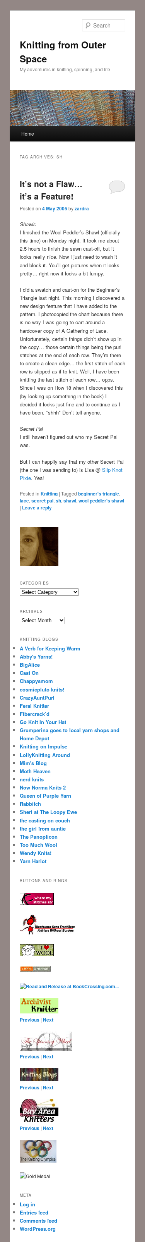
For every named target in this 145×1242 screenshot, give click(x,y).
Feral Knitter (34, 705)
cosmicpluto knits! (42, 689)
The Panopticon (39, 836)
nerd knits (32, 779)
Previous (29, 1019)
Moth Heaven (35, 771)
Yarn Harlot (33, 861)
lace (24, 500)
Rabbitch (30, 803)
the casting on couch (45, 820)
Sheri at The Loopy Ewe (48, 811)
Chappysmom (36, 681)
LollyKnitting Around (45, 755)
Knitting (49, 493)
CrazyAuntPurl (37, 697)
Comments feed (38, 1220)
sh (58, 500)
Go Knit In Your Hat (43, 722)
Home (27, 133)
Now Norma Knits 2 (43, 787)
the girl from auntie (43, 828)
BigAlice (30, 664)
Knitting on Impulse (43, 746)
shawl (69, 500)
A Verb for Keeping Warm (50, 648)
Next (48, 1019)
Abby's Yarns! (36, 656)
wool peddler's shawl (101, 500)
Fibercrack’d (34, 713)
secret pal (42, 500)
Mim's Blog (33, 763)
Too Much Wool (38, 844)
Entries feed (34, 1212)
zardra (82, 208)
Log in (27, 1204)
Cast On (29, 672)
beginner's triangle (98, 493)
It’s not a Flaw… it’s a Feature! (51, 190)
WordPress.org (38, 1228)
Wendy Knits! (35, 853)
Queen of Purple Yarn (45, 795)
